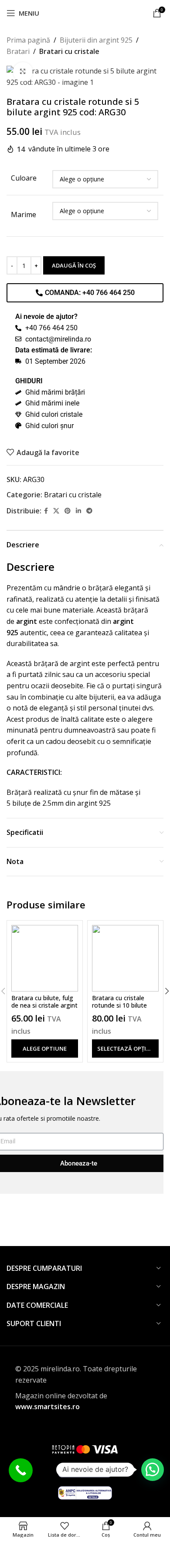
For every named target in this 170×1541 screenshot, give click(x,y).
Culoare (24, 178)
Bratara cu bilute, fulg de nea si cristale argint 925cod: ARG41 (44, 1005)
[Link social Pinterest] (67, 511)
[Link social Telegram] (89, 511)
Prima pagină (28, 40)
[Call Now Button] (21, 1470)
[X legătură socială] (56, 511)
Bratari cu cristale (69, 51)
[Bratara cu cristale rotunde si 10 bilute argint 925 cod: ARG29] (125, 958)
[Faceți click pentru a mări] (23, 72)
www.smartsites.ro (47, 1406)
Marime (23, 214)
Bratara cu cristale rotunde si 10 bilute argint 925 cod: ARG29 (124, 1005)
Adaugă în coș (74, 265)
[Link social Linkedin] (78, 511)
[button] (152, 1469)
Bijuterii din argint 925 (96, 40)
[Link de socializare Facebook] (46, 511)
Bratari (18, 51)
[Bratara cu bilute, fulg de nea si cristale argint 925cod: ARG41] (44, 958)
